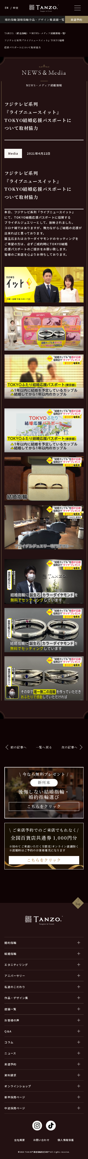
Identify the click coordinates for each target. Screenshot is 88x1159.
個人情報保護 (66, 1140)
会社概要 (19, 1140)
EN (7, 8)
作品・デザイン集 (41, 19)
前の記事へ (19, 747)
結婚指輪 (23, 19)
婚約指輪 (11, 19)
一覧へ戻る (44, 747)
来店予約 (76, 19)
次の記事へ (69, 747)
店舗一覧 (59, 19)
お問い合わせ (41, 1140)
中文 (15, 8)
